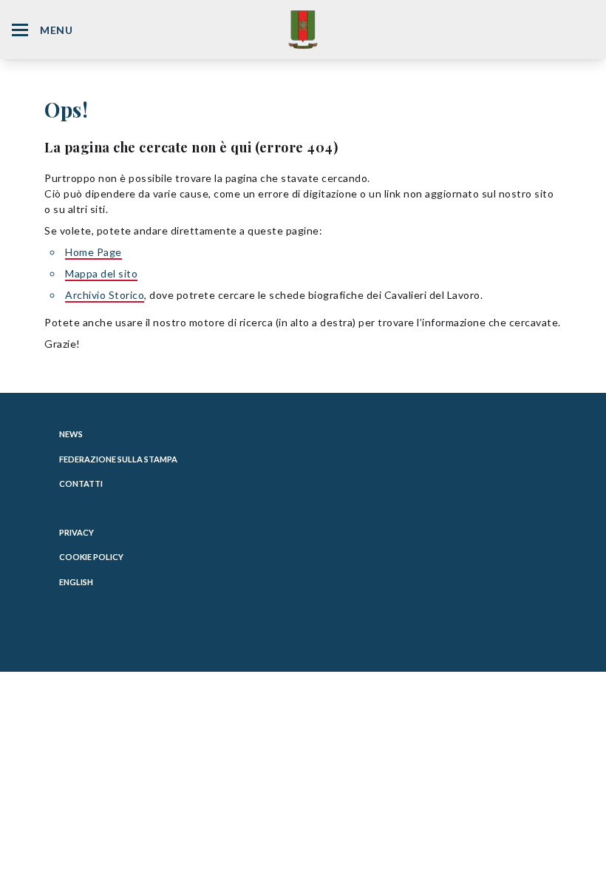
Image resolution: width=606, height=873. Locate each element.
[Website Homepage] (303, 29)
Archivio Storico (104, 295)
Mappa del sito (101, 273)
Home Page (93, 252)
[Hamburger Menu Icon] (20, 30)
